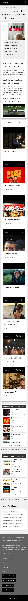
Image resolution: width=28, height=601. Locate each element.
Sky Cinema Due (15, 511)
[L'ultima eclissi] (14, 243)
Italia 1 (20, 164)
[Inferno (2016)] (14, 141)
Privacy (5, 558)
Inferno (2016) (10, 152)
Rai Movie (19, 336)
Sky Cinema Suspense (17, 517)
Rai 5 (21, 266)
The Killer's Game (12, 185)
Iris (22, 232)
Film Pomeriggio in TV (9, 580)
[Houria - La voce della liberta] (14, 311)
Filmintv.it (6, 2)
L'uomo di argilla (11, 288)
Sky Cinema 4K (16, 526)
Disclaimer (6, 563)
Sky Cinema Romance (7, 520)
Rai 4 (21, 198)
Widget (5, 567)
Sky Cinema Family (18, 514)
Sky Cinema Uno (6, 511)
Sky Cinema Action (7, 517)
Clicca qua (24, 449)
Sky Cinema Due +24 (7, 526)
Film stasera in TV (8, 585)
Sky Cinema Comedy (7, 523)
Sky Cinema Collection (7, 514)
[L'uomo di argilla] (14, 277)
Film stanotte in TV (8, 590)
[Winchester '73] (14, 381)
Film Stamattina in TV (9, 576)
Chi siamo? (6, 554)
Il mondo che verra (12, 358)
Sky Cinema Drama (18, 520)
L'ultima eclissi (10, 253)
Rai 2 (21, 130)
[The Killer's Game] (14, 175)
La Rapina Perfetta (12, 220)
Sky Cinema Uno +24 (17, 523)
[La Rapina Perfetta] (14, 209)
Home (3, 7)
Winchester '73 (10, 392)
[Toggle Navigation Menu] (25, 2)
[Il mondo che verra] (14, 347)
